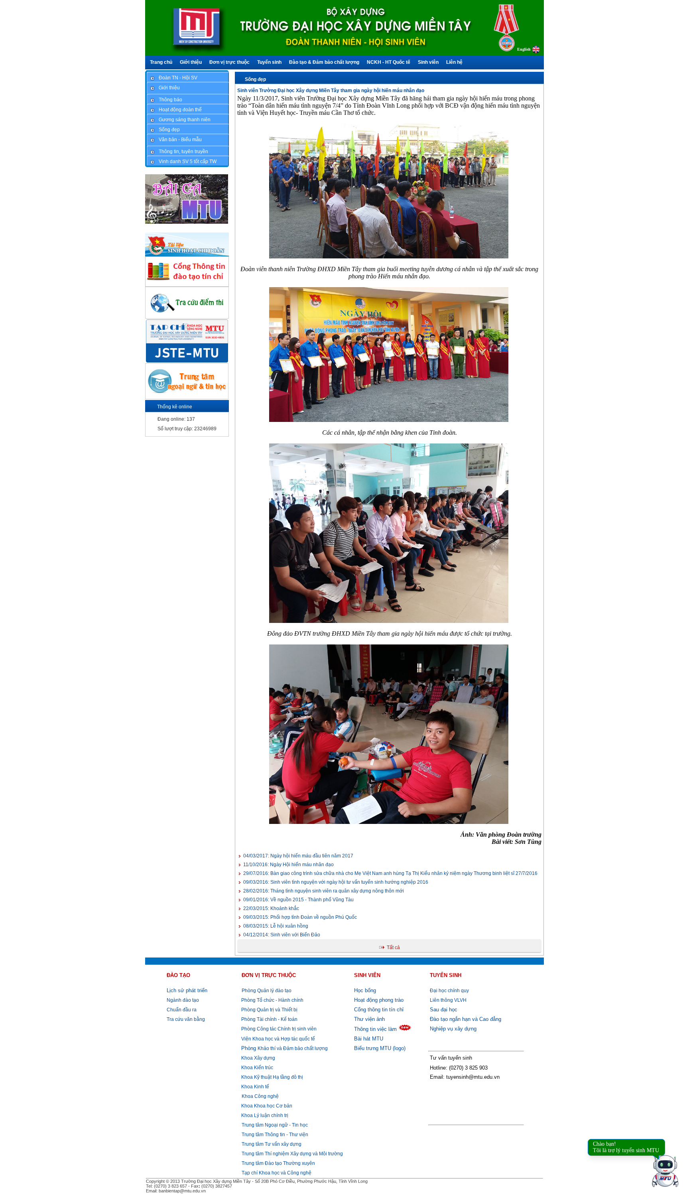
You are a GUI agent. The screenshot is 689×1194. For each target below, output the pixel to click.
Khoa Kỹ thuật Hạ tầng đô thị (271, 1077)
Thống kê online (174, 407)
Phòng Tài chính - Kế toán (268, 1019)
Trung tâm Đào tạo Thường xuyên (278, 1163)
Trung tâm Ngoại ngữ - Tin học (275, 1125)
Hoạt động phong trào (379, 1000)
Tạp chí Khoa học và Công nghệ (276, 1173)
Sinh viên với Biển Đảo (281, 935)
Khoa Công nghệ (260, 1096)
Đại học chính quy (449, 990)
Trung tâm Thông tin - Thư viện (275, 1134)
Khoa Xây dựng (257, 1058)
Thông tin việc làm (375, 1029)
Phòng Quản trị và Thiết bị (268, 1010)
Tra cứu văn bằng (186, 1019)
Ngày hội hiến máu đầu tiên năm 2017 (298, 856)
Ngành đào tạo (183, 1000)
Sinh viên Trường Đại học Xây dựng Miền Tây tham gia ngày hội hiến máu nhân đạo (330, 90)
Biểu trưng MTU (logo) (380, 1048)
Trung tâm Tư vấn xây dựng (271, 1144)
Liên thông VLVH (448, 1000)
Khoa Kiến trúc (256, 1067)
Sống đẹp (255, 79)
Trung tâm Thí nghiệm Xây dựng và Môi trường (292, 1154)
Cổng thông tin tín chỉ (379, 1010)
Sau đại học (443, 1010)
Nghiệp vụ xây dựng (453, 1029)
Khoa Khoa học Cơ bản (266, 1106)
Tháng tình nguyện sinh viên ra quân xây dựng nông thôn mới (323, 891)
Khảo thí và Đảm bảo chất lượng (284, 1048)
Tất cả (393, 947)
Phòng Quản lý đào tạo (266, 990)
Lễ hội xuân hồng (275, 926)
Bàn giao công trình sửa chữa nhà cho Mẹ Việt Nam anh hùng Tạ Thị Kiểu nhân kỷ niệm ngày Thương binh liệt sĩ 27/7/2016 (390, 873)
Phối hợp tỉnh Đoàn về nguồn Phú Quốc (300, 917)
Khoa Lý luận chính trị (264, 1115)
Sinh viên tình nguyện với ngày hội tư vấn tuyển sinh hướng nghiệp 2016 (335, 882)
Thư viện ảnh (369, 1019)
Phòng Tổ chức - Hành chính (271, 1000)
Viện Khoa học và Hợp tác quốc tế (277, 1039)
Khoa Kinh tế (254, 1087)
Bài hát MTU (368, 1039)
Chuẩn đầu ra (182, 1010)
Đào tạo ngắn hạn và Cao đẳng (465, 1019)
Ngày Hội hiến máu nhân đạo (288, 864)
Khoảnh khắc (271, 908)
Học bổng (365, 990)
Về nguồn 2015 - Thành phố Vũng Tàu (298, 899)
